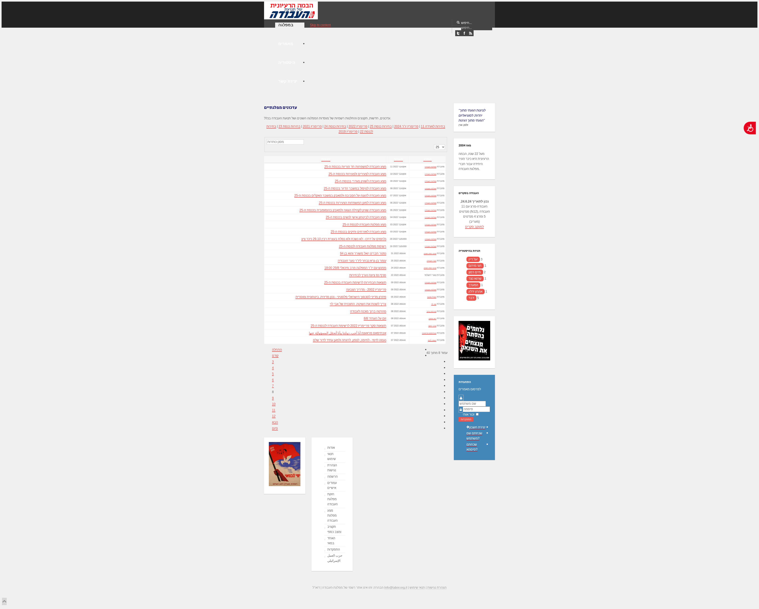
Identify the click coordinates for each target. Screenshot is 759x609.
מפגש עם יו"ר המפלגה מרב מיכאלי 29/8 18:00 (355, 268)
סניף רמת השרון (430, 254)
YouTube (470, 33)
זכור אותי (468, 414)
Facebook (464, 33)
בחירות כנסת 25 (381, 126)
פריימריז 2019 (348, 131)
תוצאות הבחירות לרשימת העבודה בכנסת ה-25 (355, 282)
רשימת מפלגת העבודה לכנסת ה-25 (362, 246)
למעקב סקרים (474, 226)
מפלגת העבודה (430, 167)
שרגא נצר (475, 278)
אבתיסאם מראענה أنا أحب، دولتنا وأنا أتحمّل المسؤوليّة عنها (347, 333)
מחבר (427, 159)
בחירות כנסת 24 (335, 126)
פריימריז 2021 (312, 126)
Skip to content (320, 25)
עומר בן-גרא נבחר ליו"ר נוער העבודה (362, 260)
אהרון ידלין (475, 291)
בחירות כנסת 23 (289, 126)
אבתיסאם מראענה (429, 333)
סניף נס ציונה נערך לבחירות (367, 275)
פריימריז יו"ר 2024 (406, 126)
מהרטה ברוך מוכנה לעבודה (368, 311)
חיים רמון (475, 272)
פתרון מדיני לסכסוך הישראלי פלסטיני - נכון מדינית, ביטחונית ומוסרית (340, 297)
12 (274, 416)
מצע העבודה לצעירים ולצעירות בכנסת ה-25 (357, 174)
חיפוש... (466, 23)
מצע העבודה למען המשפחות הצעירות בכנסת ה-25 (352, 203)
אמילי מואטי (431, 297)
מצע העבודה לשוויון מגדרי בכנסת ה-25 (360, 181)
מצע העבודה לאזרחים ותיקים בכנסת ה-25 (358, 231)
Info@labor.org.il (395, 587)
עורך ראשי (432, 326)
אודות (331, 447)
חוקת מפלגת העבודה (332, 499)
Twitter (458, 33)
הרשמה (332, 476)
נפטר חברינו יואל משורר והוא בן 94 (363, 253)
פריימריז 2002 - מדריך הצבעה (366, 289)
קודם (275, 355)
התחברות (466, 419)
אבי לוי (433, 304)
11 (273, 410)
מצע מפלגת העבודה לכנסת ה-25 (364, 224)
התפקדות (333, 549)
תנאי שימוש (331, 456)
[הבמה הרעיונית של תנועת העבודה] (291, 10)
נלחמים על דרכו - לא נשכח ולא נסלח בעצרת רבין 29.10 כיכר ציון (343, 239)
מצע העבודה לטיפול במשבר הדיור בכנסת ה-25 (355, 188)
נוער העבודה (431, 261)
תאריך (398, 159)
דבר (471, 298)
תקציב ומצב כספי (334, 529)
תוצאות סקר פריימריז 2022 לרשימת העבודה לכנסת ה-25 (348, 325)
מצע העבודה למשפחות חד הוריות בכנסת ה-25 (355, 166)
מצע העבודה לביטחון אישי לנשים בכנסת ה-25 (356, 217)
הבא (275, 422)
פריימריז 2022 (357, 126)
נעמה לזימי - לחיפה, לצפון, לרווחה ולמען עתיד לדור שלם (349, 340)
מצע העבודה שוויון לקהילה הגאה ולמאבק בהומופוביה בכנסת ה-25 (342, 210)
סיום (275, 428)
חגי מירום (475, 265)
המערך (473, 285)
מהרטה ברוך (431, 311)
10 (274, 404)
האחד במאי (331, 540)
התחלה (277, 349)
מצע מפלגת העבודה (332, 515)
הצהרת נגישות (332, 468)
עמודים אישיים (332, 485)
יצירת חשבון (477, 427)
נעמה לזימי (432, 340)
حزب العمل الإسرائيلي (334, 558)
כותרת (325, 159)
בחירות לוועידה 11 (433, 126)
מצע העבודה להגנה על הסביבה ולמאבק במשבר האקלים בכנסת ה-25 (340, 195)
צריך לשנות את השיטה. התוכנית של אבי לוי (358, 304)
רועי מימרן (432, 319)
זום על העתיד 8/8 (375, 318)
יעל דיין (473, 259)
